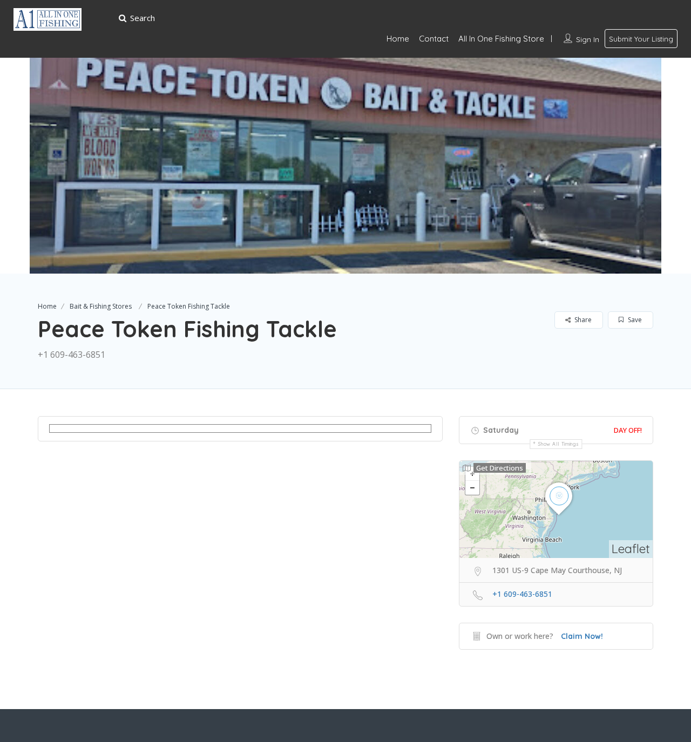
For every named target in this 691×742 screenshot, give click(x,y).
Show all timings (558, 444)
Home (398, 38)
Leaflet (631, 548)
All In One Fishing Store (501, 38)
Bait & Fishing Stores (101, 306)
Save (634, 319)
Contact (434, 38)
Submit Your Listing (641, 39)
